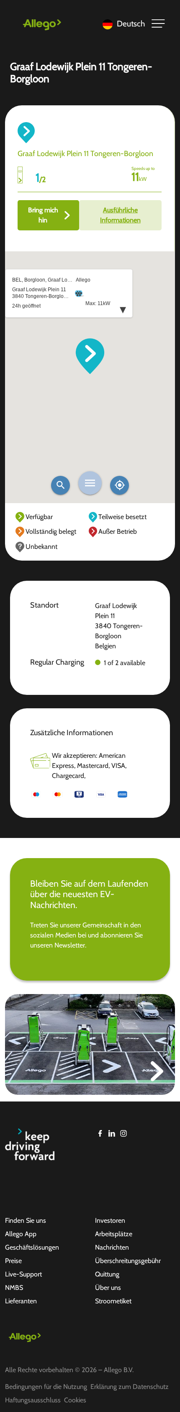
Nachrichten (112, 1247)
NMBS (14, 1288)
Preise (13, 1261)
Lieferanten (21, 1301)
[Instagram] (123, 1133)
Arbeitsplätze (113, 1234)
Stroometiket (113, 1301)
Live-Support (23, 1274)
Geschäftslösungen (32, 1247)
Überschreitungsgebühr (128, 1261)
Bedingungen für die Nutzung (46, 1387)
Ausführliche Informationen (120, 215)
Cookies (75, 1400)
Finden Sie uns (25, 1220)
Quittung (107, 1274)
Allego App (20, 1234)
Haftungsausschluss (33, 1400)
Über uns (108, 1288)
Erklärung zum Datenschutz (129, 1387)
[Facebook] (100, 1133)
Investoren (110, 1220)
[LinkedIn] (112, 1133)
